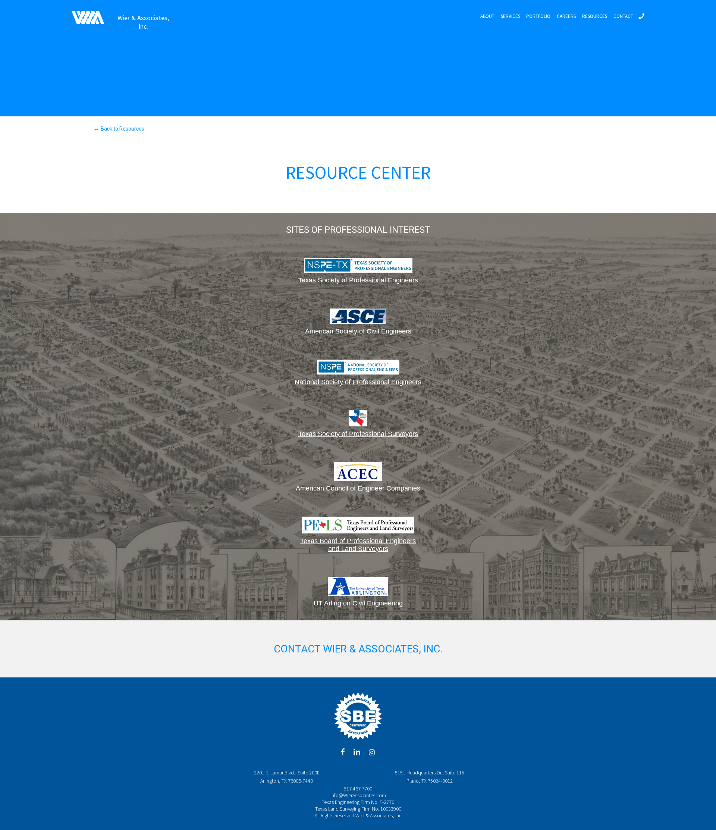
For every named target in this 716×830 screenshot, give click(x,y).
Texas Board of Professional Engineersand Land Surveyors (358, 544)
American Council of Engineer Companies (358, 488)
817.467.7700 (358, 788)
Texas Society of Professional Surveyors (358, 434)
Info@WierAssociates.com (358, 795)
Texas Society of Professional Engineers (358, 280)
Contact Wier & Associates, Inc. (358, 649)
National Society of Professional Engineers (358, 382)
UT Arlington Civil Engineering (358, 603)
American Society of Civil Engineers (358, 331)
